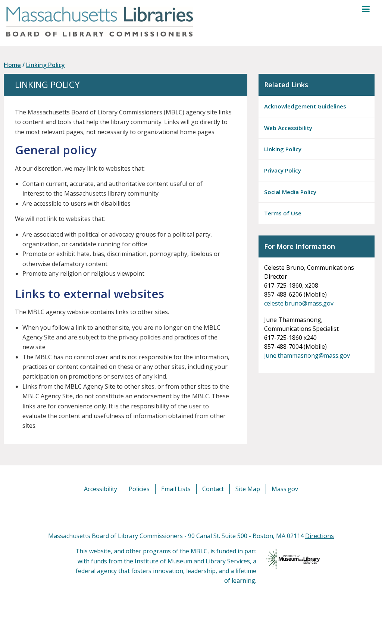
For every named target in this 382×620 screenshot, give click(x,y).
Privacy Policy (282, 170)
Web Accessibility (288, 128)
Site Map (247, 489)
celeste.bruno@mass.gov (299, 303)
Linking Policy (45, 65)
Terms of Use (282, 213)
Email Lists (176, 489)
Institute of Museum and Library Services (192, 561)
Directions (319, 536)
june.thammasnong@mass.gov (307, 355)
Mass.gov (285, 489)
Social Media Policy (290, 192)
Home (12, 65)
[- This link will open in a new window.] (199, 512)
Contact (213, 489)
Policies (139, 489)
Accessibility (100, 489)
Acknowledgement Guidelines (305, 106)
